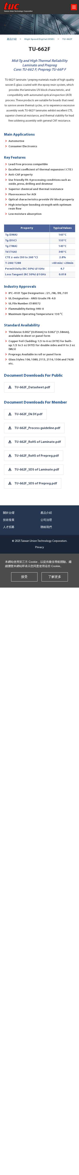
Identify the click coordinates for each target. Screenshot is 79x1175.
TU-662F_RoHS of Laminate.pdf (37, 442)
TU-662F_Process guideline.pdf (37, 428)
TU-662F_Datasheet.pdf (32, 387)
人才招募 (8, 527)
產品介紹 (12, 39)
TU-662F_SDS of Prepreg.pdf (35, 483)
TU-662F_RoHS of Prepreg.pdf (36, 455)
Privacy (39, 547)
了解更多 (54, 577)
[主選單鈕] (74, 7)
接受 (24, 577)
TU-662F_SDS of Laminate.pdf (36, 469)
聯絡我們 (46, 527)
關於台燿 (8, 513)
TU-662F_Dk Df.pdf (28, 414)
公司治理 (46, 520)
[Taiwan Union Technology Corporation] (18, 7)
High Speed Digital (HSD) (39, 39)
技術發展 (8, 520)
